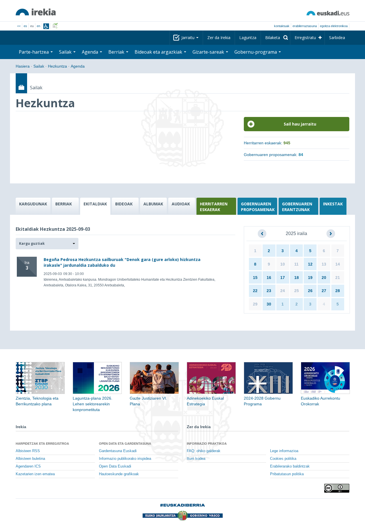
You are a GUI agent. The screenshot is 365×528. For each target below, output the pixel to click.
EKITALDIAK (95, 204)
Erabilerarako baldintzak (290, 466)
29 (255, 304)
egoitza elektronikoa (334, 26)
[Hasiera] (36, 12)
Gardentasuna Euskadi (118, 451)
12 (310, 264)
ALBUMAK (153, 204)
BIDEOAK (124, 204)
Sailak (38, 66)
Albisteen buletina (30, 459)
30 (269, 304)
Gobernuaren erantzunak (297, 206)
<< (19, 26)
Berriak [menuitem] (116, 52)
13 (324, 264)
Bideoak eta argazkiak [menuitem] (159, 52)
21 (337, 277)
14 (337, 264)
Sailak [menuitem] (66, 52)
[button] (47, 243)
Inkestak (333, 204)
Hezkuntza (57, 66)
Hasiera (23, 66)
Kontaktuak (281, 26)
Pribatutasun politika (287, 474)
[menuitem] (275, 38)
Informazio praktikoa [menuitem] (207, 443)
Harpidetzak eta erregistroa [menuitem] (42, 443)
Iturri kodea (196, 459)
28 (337, 290)
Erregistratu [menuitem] (305, 37)
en (38, 26)
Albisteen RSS (28, 451)
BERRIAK (63, 204)
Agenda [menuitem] (90, 52)
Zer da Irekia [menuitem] (218, 37)
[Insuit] (46, 26)
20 (324, 277)
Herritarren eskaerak (214, 206)
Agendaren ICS (28, 466)
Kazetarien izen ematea (35, 474)
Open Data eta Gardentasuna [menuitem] (125, 443)
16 (269, 277)
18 (296, 277)
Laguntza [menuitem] (247, 37)
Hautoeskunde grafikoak (119, 474)
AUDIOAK (181, 204)
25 (296, 290)
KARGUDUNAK (33, 204)
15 (255, 277)
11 (296, 264)
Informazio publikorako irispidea (125, 459)
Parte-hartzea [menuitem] (34, 52)
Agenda (78, 66)
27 (324, 290)
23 (269, 290)
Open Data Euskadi (115, 466)
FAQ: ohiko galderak (203, 451)
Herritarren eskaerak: (267, 143)
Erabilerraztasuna (305, 26)
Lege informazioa (284, 451)
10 (282, 264)
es (25, 26)
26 (310, 290)
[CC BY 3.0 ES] (336, 488)
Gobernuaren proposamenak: (273, 154)
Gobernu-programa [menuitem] (256, 52)
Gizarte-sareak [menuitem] (208, 52)
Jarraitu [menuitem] (188, 37)
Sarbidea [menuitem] (337, 37)
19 (310, 277)
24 (282, 290)
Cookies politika (283, 459)
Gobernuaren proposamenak (258, 206)
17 (282, 277)
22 (255, 290)
